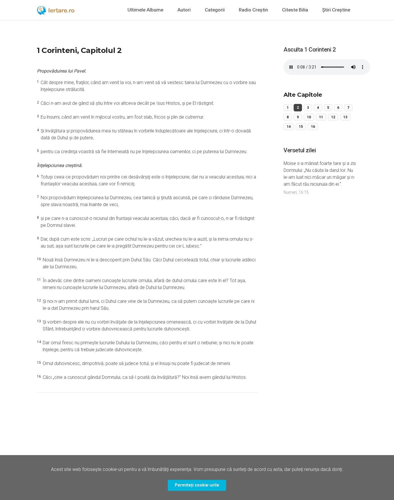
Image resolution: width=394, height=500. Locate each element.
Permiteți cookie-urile (197, 485)
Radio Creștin (253, 10)
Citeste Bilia (295, 10)
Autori (184, 10)
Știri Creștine (336, 10)
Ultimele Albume (145, 10)
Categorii (215, 10)
